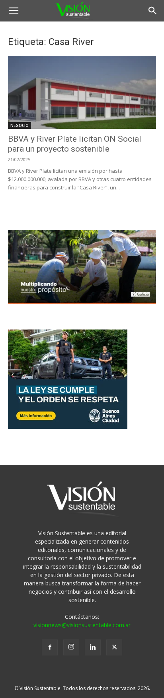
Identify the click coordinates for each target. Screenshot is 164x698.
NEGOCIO (19, 125)
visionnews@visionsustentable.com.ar (82, 625)
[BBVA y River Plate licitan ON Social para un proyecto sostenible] (82, 92)
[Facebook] (50, 647)
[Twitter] (114, 647)
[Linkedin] (93, 647)
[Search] (153, 10)
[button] (13, 10)
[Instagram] (71, 647)
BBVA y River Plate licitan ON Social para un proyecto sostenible (74, 144)
